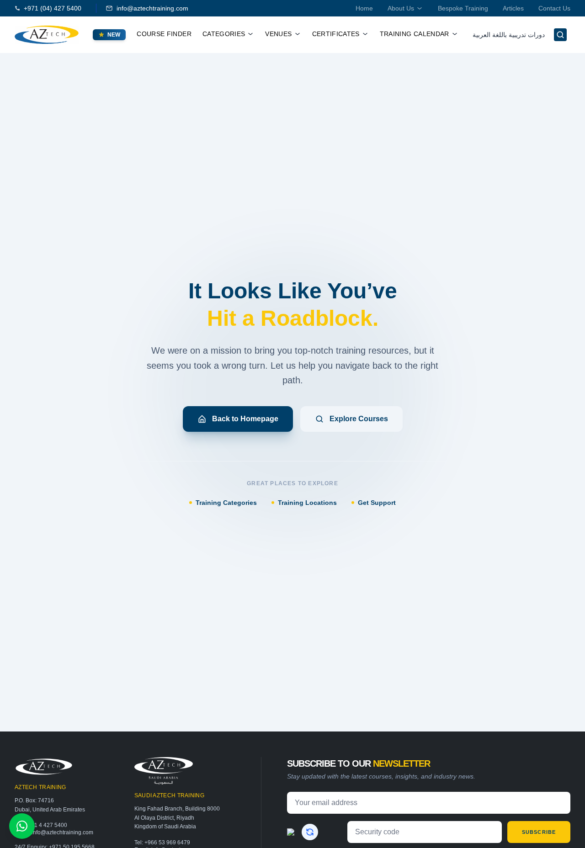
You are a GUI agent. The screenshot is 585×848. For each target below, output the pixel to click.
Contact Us (554, 8)
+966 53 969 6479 (167, 842)
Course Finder (164, 33)
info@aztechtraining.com (152, 8)
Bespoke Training (463, 8)
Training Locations (307, 502)
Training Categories (226, 502)
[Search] (560, 34)
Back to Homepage (245, 419)
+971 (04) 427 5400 (52, 8)
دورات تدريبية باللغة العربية (509, 34)
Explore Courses (359, 419)
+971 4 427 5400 (46, 825)
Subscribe (539, 832)
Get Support (377, 502)
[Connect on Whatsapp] (22, 826)
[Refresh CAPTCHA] (310, 832)
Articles (513, 8)
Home (364, 8)
